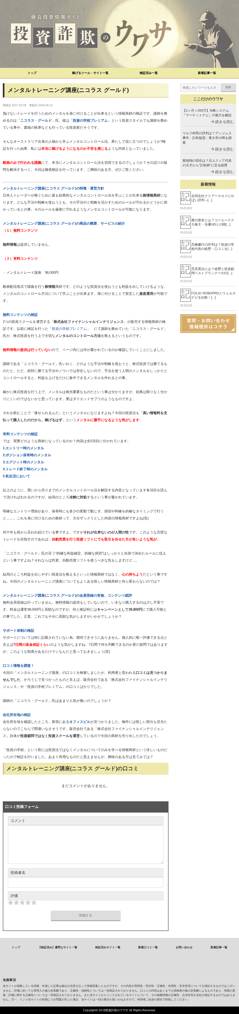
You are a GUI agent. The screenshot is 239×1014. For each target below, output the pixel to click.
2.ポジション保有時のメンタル (27, 455)
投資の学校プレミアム (90, 120)
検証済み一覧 (149, 73)
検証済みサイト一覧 (107, 947)
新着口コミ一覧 (148, 947)
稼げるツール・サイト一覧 (90, 73)
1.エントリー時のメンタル (23, 448)
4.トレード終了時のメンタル (25, 469)
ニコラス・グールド (36, 120)
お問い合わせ (184, 947)
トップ (32, 73)
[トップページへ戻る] (119, 34)
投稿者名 (18, 873)
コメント (18, 821)
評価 (14, 896)
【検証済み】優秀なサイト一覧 (57, 947)
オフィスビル (79, 722)
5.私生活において (16, 476)
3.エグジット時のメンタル (23, 462)
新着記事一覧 (207, 73)
